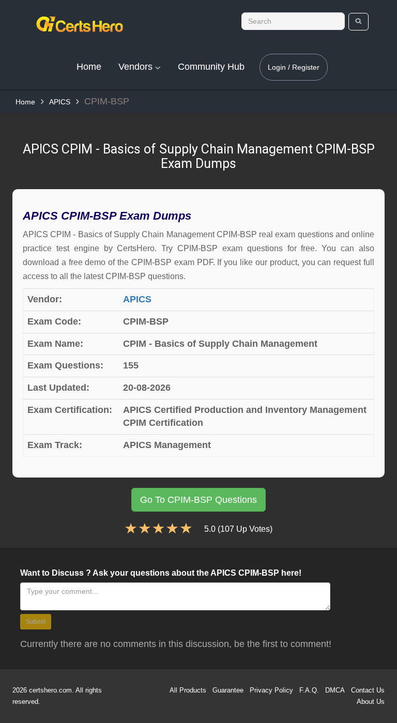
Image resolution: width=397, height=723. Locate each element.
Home (89, 66)
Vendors (136, 66)
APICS (59, 102)
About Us (371, 701)
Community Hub (211, 66)
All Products (188, 690)
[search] (358, 21)
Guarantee (227, 690)
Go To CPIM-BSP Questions (198, 500)
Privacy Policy (271, 690)
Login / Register (293, 67)
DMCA (335, 690)
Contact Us (368, 690)
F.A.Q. (309, 690)
